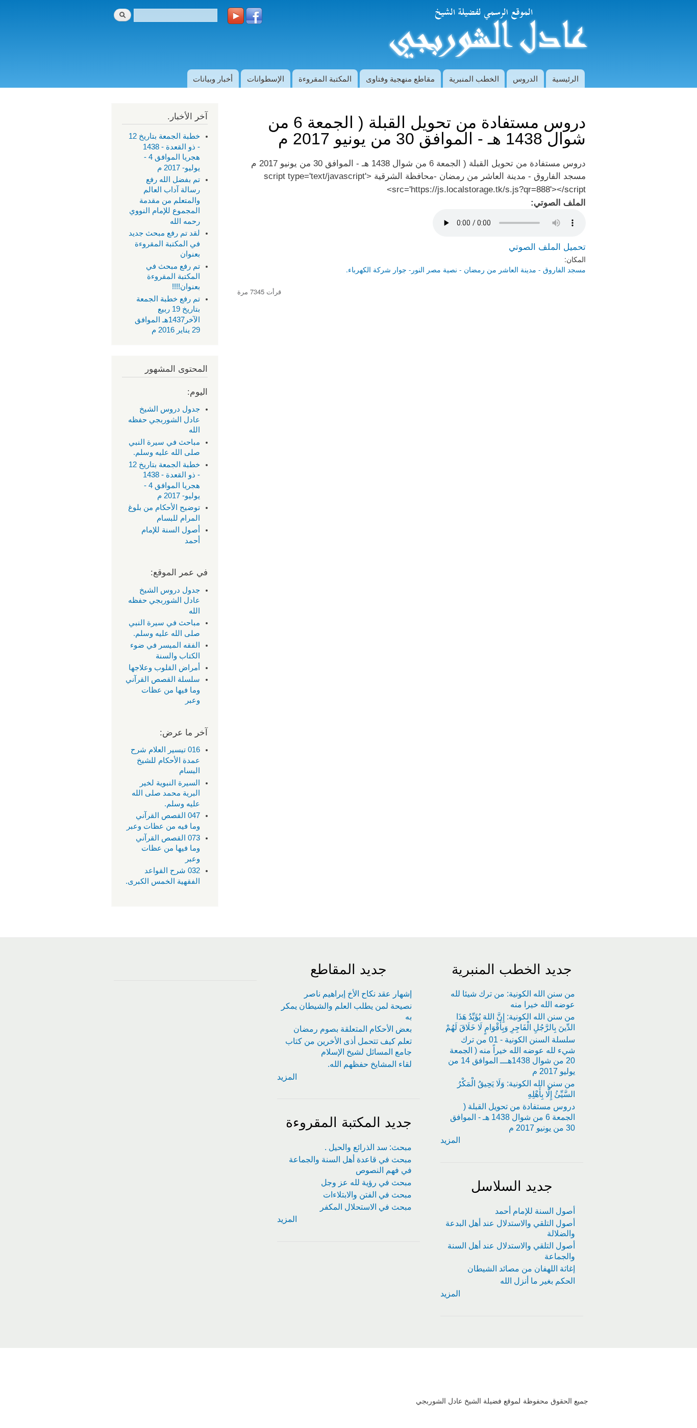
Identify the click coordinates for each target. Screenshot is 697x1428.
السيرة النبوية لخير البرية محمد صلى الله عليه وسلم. (166, 793)
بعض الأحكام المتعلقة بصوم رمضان (352, 1029)
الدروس (525, 78)
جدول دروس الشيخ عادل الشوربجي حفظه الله (164, 419)
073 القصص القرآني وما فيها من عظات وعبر (168, 848)
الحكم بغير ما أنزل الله (537, 1281)
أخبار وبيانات (213, 78)
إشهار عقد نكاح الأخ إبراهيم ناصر (358, 993)
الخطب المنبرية (474, 78)
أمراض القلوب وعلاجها (164, 668)
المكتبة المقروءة (325, 78)
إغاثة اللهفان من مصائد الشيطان (521, 1268)
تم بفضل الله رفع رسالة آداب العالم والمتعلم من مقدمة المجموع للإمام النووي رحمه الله (164, 200)
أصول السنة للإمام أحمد (535, 1211)
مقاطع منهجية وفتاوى (400, 78)
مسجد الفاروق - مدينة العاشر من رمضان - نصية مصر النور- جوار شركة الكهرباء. (466, 269)
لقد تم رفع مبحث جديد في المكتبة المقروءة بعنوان (164, 243)
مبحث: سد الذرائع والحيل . (368, 1147)
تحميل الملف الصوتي (547, 247)
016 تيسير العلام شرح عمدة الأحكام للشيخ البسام (165, 760)
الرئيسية (565, 78)
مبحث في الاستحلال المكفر (366, 1207)
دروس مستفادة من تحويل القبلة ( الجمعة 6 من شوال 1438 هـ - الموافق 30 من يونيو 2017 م (512, 1117)
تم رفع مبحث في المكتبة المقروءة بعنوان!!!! (173, 276)
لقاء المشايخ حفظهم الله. (370, 1064)
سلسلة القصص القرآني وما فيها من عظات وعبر (163, 689)
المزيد (450, 1140)
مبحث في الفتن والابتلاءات (367, 1194)
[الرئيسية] (487, 34)
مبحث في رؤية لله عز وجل (366, 1182)
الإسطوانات (265, 78)
